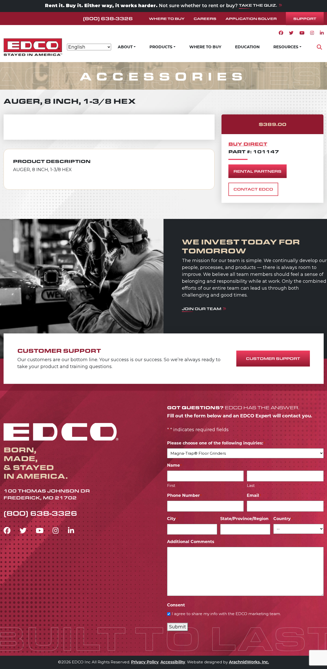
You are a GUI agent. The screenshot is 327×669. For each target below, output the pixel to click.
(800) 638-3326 (108, 18)
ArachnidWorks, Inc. (249, 662)
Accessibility (172, 662)
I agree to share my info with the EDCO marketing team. (226, 613)
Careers (205, 18)
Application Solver (251, 18)
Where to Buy (166, 18)
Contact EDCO (253, 189)
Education (247, 46)
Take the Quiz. (258, 5)
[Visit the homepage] (61, 431)
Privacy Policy (145, 662)
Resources (285, 46)
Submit (177, 627)
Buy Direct (247, 143)
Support (304, 18)
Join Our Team (201, 308)
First (171, 485)
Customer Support (273, 358)
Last (251, 485)
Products (160, 46)
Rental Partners (257, 171)
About (125, 46)
